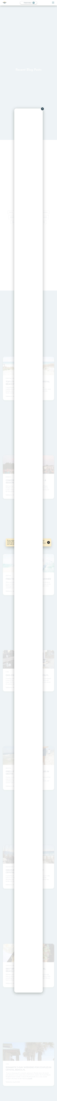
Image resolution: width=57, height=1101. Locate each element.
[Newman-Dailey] (4, 3)
